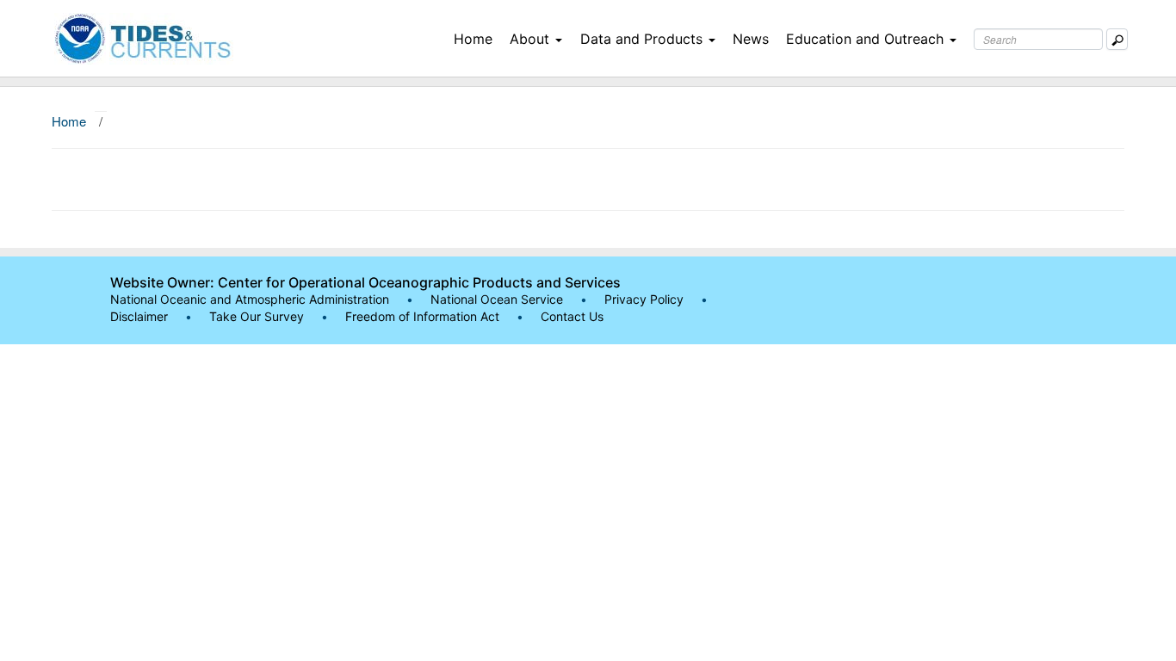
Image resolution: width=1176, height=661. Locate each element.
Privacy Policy (644, 299)
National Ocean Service (496, 299)
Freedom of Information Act (422, 316)
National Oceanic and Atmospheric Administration (249, 299)
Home (473, 38)
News (751, 38)
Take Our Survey (258, 316)
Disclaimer (139, 316)
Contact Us (572, 316)
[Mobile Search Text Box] (1117, 39)
